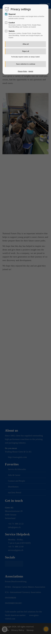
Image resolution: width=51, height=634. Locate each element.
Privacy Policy (22, 71)
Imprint (30, 71)
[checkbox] (6, 14)
